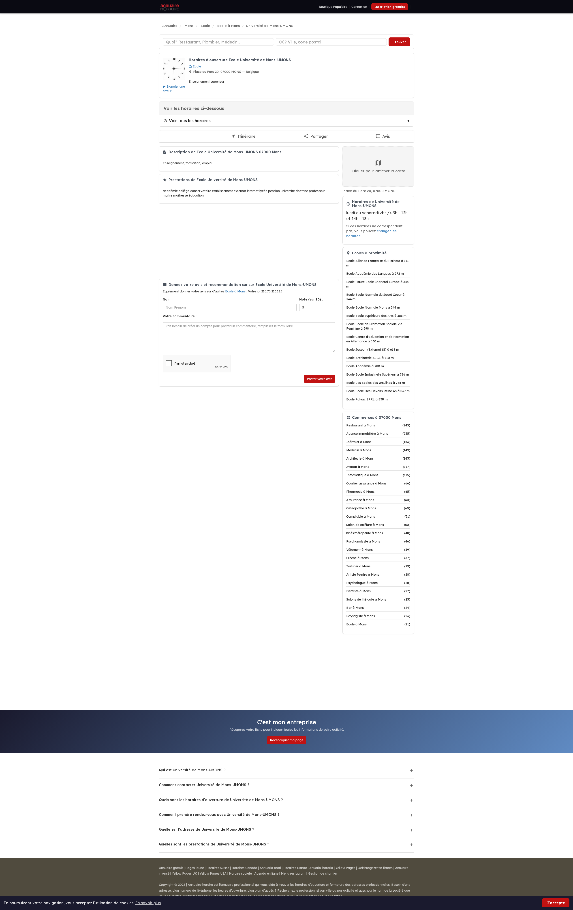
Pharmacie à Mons (378, 492)
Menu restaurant (293, 873)
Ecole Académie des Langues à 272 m (375, 274)
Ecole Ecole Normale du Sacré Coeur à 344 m (375, 297)
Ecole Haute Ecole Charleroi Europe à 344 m (377, 284)
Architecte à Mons (378, 458)
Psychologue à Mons (378, 583)
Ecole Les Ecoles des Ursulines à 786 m (375, 383)
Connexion (359, 7)
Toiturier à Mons (378, 566)
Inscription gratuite (389, 7)
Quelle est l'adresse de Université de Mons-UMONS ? (206, 829)
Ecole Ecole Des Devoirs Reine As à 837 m (378, 391)
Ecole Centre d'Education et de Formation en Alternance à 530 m (377, 339)
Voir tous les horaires (190, 120)
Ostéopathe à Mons (378, 508)
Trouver (399, 42)
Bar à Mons (378, 608)
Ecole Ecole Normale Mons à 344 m (373, 307)
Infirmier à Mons (378, 442)
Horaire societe (240, 873)
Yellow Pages (345, 868)
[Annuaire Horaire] (169, 7)
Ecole (196, 66)
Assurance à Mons (378, 500)
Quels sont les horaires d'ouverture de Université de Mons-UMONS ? (221, 800)
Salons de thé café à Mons (378, 599)
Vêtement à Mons (378, 550)
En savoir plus (148, 902)
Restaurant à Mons (378, 425)
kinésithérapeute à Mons (378, 533)
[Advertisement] (248, 241)
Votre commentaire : (180, 316)
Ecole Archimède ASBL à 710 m (370, 358)
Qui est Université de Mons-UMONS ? (192, 770)
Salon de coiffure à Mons (378, 525)
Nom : (167, 299)
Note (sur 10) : (311, 299)
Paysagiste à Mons (378, 616)
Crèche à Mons (378, 558)
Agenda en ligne (266, 873)
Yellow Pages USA (213, 873)
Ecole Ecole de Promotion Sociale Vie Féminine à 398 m (374, 326)
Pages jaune (194, 868)
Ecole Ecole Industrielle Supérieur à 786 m (377, 374)
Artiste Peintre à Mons (378, 575)
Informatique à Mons (378, 475)
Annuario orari (270, 868)
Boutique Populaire (333, 7)
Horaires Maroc (295, 868)
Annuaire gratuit (171, 868)
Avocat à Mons (378, 467)
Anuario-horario (321, 868)
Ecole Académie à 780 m (365, 366)
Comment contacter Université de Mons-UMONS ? (204, 784)
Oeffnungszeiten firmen (375, 868)
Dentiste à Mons (378, 591)
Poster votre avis (319, 379)
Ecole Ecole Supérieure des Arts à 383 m (376, 316)
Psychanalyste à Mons (378, 541)
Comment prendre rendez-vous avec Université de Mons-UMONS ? (219, 814)
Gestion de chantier (322, 873)
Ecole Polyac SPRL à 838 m (367, 399)
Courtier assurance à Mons (378, 483)
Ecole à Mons (235, 291)
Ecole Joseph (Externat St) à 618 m (372, 350)
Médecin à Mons (378, 450)
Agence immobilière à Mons (378, 434)
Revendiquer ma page (286, 740)
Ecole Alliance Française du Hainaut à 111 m (377, 263)
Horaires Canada (244, 868)
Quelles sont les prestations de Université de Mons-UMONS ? (214, 844)
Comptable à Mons (378, 516)
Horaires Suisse (217, 868)
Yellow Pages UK (184, 873)
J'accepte (556, 902)
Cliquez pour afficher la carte (378, 171)
